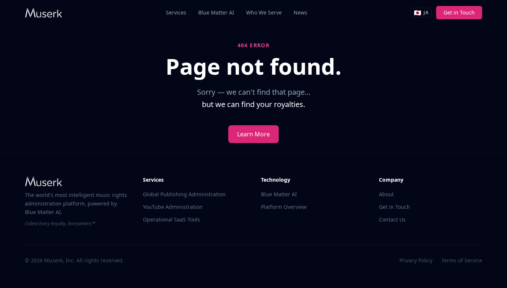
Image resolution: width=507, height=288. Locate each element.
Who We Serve (264, 12)
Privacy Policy (415, 260)
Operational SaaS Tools (171, 219)
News (300, 12)
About (386, 194)
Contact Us (392, 219)
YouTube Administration (173, 206)
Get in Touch (459, 12)
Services (176, 12)
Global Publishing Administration (184, 194)
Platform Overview (284, 206)
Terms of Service (461, 260)
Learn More (253, 134)
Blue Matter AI (216, 12)
